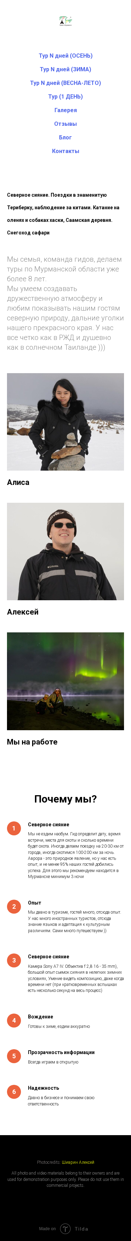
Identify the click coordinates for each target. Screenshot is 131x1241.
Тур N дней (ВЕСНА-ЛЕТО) (65, 83)
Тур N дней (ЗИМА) (65, 69)
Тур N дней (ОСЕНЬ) (66, 55)
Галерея (65, 110)
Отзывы (65, 124)
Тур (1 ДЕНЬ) (65, 96)
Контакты (65, 151)
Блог (65, 137)
